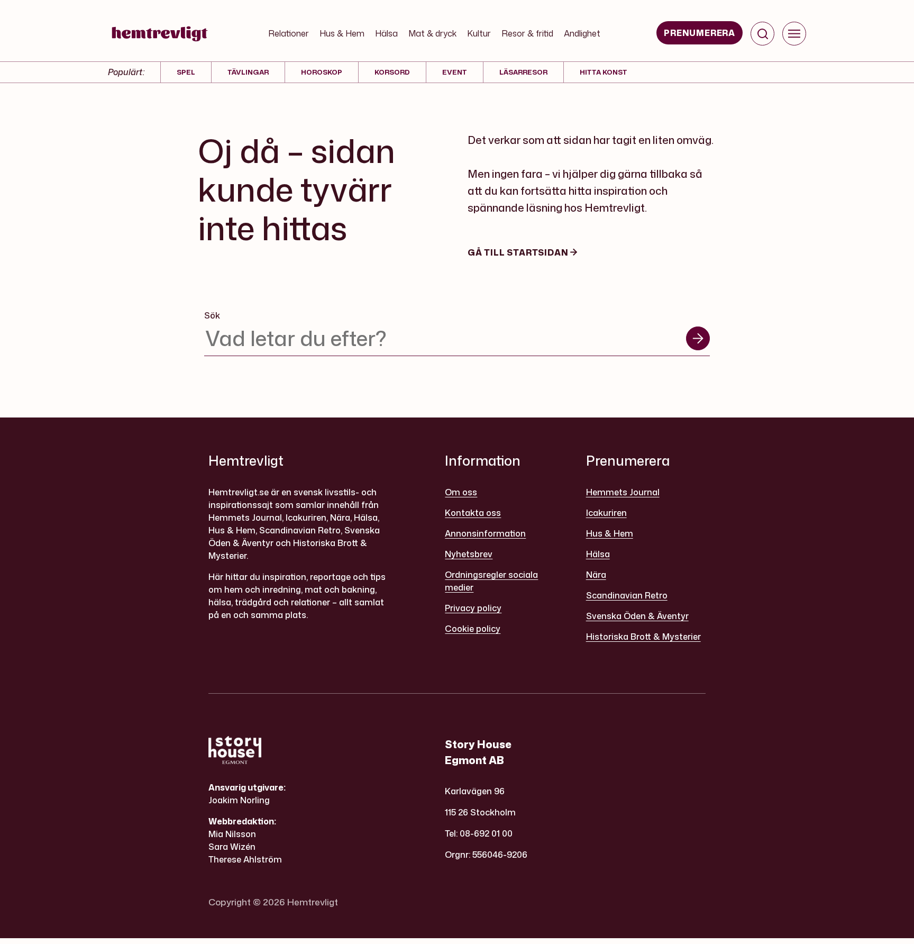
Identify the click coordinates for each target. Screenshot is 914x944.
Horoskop (321, 72)
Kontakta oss (473, 513)
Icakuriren (606, 513)
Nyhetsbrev (468, 554)
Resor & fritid (527, 33)
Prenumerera (699, 33)
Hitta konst (603, 72)
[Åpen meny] (794, 34)
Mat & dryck (432, 33)
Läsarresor (523, 72)
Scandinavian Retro (627, 595)
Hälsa (386, 33)
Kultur (479, 33)
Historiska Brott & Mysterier (643, 636)
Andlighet (582, 33)
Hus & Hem (341, 33)
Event (454, 72)
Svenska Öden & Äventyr (637, 616)
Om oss (461, 492)
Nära (596, 574)
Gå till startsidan (519, 252)
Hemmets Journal (623, 492)
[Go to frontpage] (160, 34)
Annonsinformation (485, 533)
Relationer (288, 33)
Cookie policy (472, 628)
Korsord (392, 72)
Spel (186, 72)
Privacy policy (473, 608)
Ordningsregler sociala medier (491, 581)
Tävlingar (248, 72)
